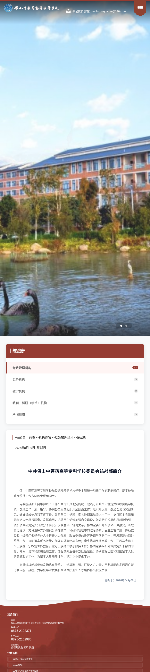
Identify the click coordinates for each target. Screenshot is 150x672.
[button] (108, 325)
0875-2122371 (21, 630)
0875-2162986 (21, 639)
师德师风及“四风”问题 (22, 647)
